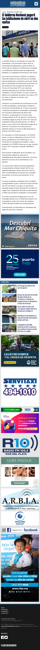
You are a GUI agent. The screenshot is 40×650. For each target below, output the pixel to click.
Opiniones (4, 609)
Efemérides (4, 611)
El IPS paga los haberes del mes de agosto (26, 287)
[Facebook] (3, 638)
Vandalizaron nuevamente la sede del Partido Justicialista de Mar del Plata (27, 318)
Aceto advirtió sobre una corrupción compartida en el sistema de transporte (27, 309)
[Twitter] (6, 638)
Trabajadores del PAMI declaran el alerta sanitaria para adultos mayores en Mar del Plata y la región (27, 328)
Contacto (4, 613)
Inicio (3, 608)
